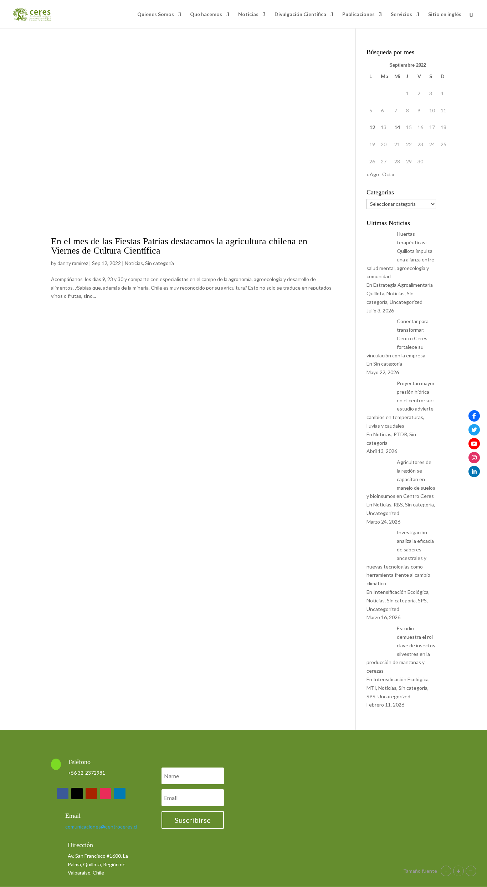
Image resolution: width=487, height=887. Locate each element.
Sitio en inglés (444, 14)
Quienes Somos (155, 14)
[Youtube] (474, 443)
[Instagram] (474, 457)
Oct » (388, 174)
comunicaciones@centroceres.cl (101, 827)
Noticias (248, 14)
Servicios (401, 14)
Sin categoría (159, 263)
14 (397, 127)
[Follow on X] (77, 793)
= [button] (471, 871)
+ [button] (458, 871)
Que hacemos (206, 14)
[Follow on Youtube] (91, 793)
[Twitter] (474, 429)
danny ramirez (72, 263)
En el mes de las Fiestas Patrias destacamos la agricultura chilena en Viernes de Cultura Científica (179, 246)
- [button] (446, 871)
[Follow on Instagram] (105, 793)
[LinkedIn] (474, 471)
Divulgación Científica (300, 14)
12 (372, 127)
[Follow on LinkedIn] (119, 793)
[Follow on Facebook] (62, 793)
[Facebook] (474, 416)
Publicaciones (358, 14)
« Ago (372, 174)
